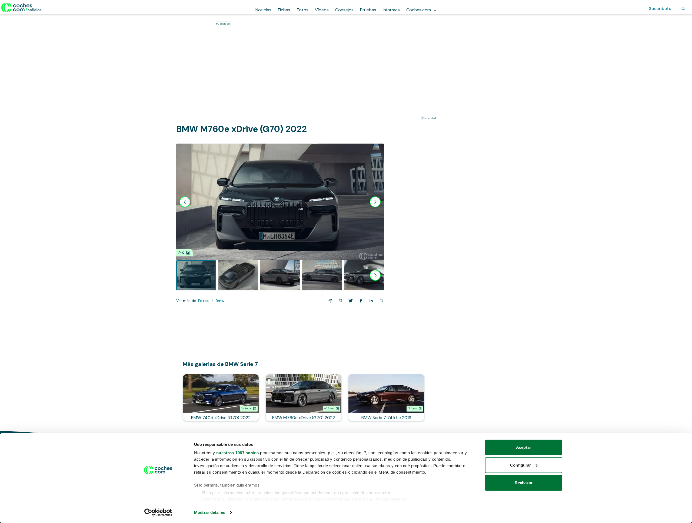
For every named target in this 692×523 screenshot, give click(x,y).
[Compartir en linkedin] (370, 300)
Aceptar (523, 447)
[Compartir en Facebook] (359, 300)
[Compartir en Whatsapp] (380, 300)
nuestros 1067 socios (237, 452)
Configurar (520, 465)
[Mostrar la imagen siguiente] (375, 201)
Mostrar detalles (209, 512)
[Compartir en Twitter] (349, 300)
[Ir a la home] (21, 8)
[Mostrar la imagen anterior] (184, 201)
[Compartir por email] (328, 300)
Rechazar (524, 482)
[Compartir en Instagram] (339, 300)
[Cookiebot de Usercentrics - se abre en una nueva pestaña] (158, 512)
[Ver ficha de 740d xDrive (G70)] (221, 397)
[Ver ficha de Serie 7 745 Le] (386, 397)
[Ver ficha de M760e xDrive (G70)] (303, 397)
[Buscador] (683, 8)
